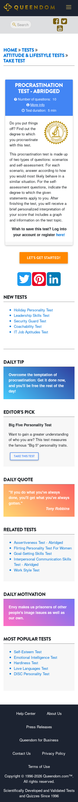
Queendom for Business (39, 739)
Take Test (14, 61)
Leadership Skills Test (31, 315)
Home (10, 50)
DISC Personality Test (31, 673)
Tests (28, 50)
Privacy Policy (53, 753)
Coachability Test (28, 326)
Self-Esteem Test (28, 651)
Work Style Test (26, 570)
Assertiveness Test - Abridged (38, 542)
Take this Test (24, 456)
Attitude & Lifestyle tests (33, 55)
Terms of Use (39, 766)
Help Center (26, 713)
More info (37, 104)
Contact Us (22, 753)
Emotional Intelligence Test (35, 657)
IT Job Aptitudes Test (31, 331)
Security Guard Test (30, 320)
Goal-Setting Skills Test (33, 553)
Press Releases (39, 726)
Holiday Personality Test (33, 309)
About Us (54, 713)
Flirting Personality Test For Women (43, 548)
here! (60, 234)
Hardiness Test (26, 662)
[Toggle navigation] (69, 7)
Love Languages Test (31, 668)
